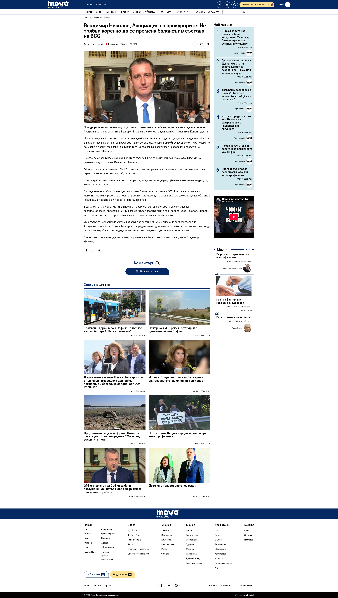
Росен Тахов (237, 328)
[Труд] (167, 514)
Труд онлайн (97, 44)
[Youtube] (227, 4)
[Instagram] (234, 4)
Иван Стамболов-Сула (232, 268)
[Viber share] (201, 44)
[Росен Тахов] (247, 328)
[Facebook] (220, 4)
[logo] (58, 4)
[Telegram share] (207, 44)
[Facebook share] (195, 44)
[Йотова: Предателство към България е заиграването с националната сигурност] (179, 357)
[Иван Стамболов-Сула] (247, 268)
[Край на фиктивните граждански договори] (234, 286)
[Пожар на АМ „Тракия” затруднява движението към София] (179, 307)
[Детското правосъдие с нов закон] (179, 465)
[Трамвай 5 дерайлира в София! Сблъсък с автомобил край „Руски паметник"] (114, 307)
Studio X (250, 595)
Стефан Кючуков (244, 311)
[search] (244, 12)
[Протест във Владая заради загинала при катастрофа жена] (179, 412)
